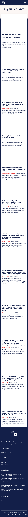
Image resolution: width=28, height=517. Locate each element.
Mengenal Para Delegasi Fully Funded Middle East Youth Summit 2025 (13, 169)
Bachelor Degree (6, 241)
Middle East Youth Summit (8, 40)
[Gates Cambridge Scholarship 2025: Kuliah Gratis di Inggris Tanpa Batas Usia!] (14, 190)
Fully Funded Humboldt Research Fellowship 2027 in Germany (12, 490)
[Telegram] (15, 515)
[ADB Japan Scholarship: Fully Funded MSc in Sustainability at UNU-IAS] (14, 92)
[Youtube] (26, 515)
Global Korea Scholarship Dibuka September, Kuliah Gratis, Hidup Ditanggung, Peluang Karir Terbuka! (13, 236)
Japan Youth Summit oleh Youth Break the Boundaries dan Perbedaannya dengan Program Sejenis (12, 480)
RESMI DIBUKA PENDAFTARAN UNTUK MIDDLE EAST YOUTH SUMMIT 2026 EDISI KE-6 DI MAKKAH (14, 36)
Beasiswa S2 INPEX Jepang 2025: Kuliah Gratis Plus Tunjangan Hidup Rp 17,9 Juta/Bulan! (13, 378)
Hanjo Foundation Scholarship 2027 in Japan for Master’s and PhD (13, 475)
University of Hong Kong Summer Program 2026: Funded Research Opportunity (13, 70)
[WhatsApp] (22, 515)
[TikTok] (19, 515)
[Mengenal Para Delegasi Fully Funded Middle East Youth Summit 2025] (14, 157)
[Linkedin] (9, 515)
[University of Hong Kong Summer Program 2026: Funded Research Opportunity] (14, 59)
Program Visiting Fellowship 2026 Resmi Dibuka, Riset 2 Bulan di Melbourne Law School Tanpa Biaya (13, 308)
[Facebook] (2, 515)
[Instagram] (5, 515)
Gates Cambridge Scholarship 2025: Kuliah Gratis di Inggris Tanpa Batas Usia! (12, 202)
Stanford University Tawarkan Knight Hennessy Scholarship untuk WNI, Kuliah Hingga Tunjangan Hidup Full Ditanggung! (14, 342)
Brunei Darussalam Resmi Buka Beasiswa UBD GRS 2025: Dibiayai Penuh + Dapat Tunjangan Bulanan (14, 272)
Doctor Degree (5, 206)
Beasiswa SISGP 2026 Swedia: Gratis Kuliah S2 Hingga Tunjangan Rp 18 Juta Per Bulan (14, 413)
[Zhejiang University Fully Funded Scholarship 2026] (14, 125)
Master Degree (5, 108)
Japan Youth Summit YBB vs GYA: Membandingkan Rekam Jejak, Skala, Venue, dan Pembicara (13, 485)
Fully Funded (5, 75)
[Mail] (12, 515)
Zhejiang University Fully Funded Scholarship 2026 (13, 136)
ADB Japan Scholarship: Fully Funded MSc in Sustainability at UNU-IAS (12, 104)
